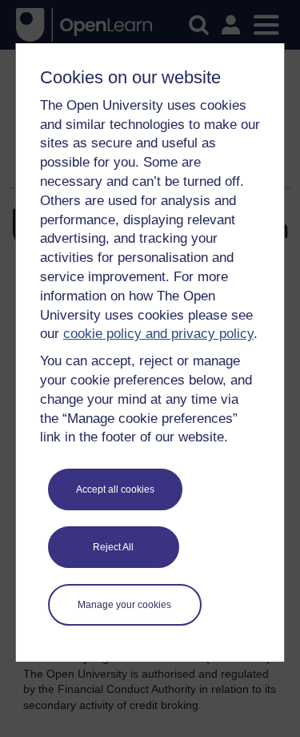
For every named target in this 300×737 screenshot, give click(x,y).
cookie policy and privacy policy (158, 333)
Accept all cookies (115, 489)
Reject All (113, 547)
